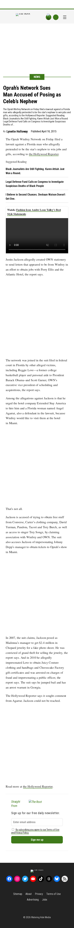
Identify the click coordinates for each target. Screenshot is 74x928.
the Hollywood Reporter (44, 154)
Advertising (33, 899)
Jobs (44, 899)
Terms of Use (53, 894)
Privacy (39, 894)
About (28, 894)
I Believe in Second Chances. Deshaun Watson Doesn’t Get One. (35, 196)
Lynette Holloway (17, 131)
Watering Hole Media (41, 917)
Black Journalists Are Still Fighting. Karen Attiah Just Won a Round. (35, 171)
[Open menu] (64, 17)
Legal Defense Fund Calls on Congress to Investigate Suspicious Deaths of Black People (35, 184)
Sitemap (17, 894)
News (37, 77)
